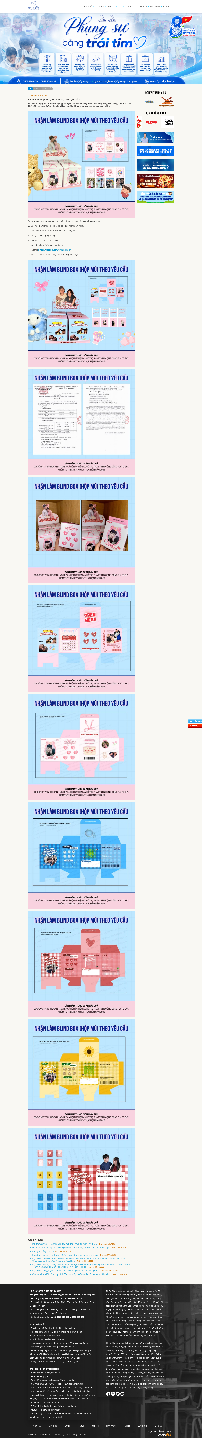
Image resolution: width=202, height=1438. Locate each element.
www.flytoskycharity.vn (49, 1372)
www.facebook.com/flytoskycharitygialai (67, 1383)
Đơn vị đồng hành (155, 113)
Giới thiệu (100, 6)
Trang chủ (87, 6)
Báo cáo (128, 6)
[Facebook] (108, 1393)
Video (127, 1426)
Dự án (109, 6)
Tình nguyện (141, 6)
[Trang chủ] (30, 88)
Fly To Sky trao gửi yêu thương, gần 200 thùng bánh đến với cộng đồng (75, 1270)
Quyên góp (155, 6)
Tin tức (119, 6)
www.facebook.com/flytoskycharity (58, 1380)
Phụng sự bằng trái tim (52, 1251)
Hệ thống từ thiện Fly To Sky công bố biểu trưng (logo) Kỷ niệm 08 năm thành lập (79, 1247)
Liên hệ (166, 6)
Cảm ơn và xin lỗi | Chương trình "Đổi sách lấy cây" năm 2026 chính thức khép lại (79, 1274)
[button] (92, 81)
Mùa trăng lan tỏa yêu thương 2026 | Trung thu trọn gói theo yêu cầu (74, 1255)
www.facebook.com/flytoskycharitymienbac (70, 1391)
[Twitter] (118, 1393)
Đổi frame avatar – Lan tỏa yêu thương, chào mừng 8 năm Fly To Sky (74, 1243)
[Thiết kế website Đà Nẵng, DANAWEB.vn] (164, 1434)
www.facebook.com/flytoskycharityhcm (74, 1387)
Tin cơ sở (47, 88)
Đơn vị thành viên (155, 92)
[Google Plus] (113, 1393)
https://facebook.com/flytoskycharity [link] (54, 250)
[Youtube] (122, 1393)
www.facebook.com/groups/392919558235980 (68, 1398)
